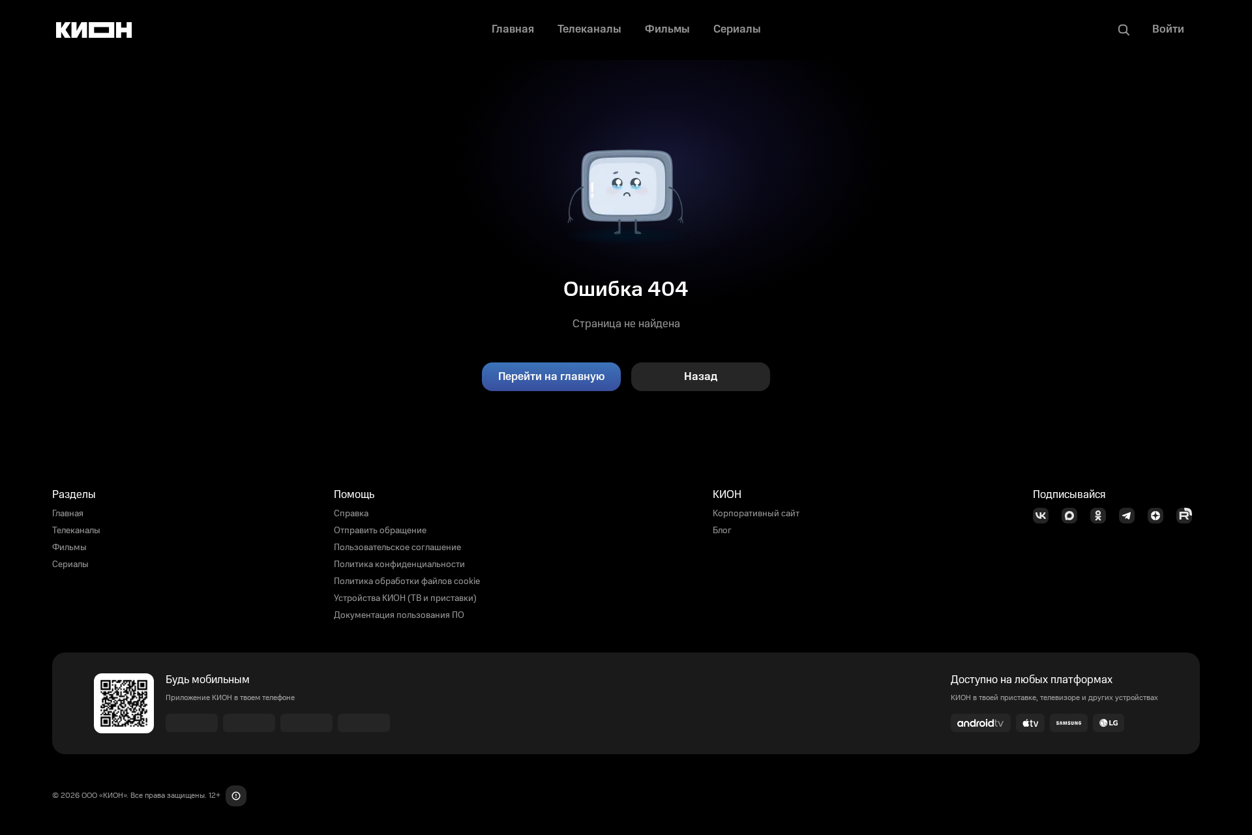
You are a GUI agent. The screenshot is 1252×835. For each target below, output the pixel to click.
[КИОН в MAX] (1073, 515)
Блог (722, 530)
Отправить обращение (380, 530)
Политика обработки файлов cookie (407, 581)
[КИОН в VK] (1044, 515)
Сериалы (70, 564)
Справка (351, 514)
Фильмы (69, 547)
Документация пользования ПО (399, 615)
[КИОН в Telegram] (1130, 515)
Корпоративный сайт (756, 514)
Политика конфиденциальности (399, 564)
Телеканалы (76, 530)
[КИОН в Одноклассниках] (1102, 515)
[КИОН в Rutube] (1188, 515)
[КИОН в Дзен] (1159, 515)
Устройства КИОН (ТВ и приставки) (405, 598)
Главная (67, 514)
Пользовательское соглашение (397, 547)
